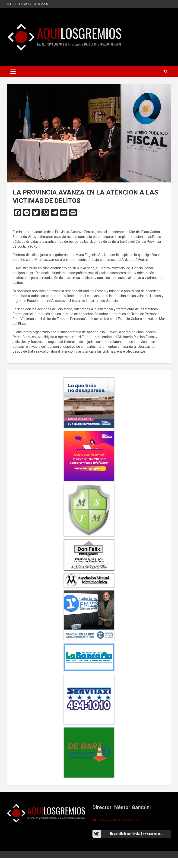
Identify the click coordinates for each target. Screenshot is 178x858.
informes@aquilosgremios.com (116, 820)
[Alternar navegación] (13, 71)
